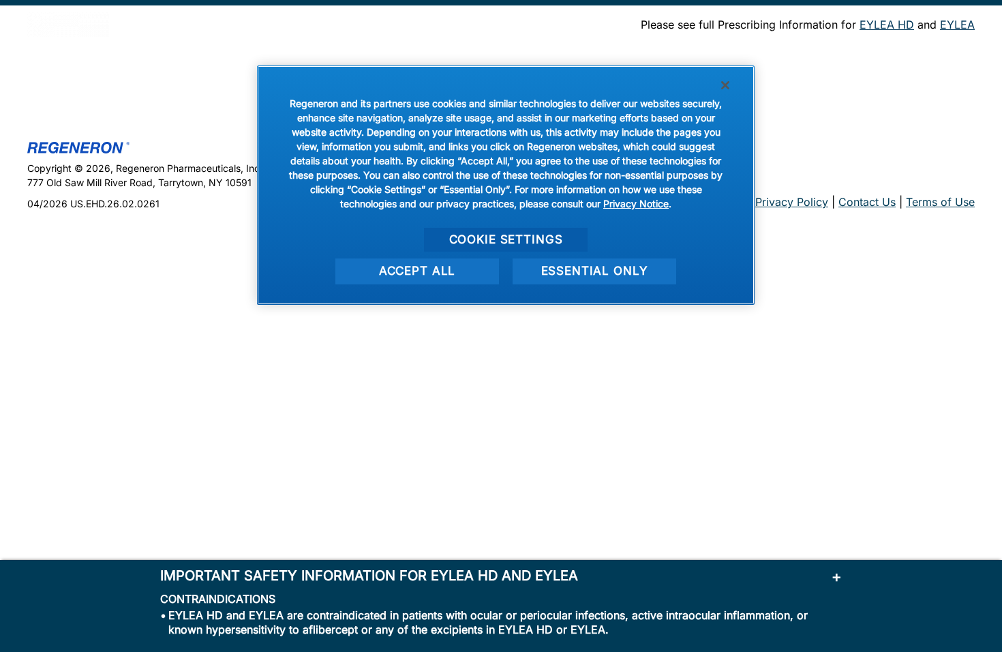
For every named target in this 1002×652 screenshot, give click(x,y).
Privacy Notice (636, 203)
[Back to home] (68, 25)
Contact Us (867, 202)
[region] (506, 185)
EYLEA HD (887, 24)
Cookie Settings (506, 239)
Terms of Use (940, 202)
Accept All (417, 271)
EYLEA (957, 24)
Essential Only (594, 271)
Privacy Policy (791, 202)
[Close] (725, 85)
